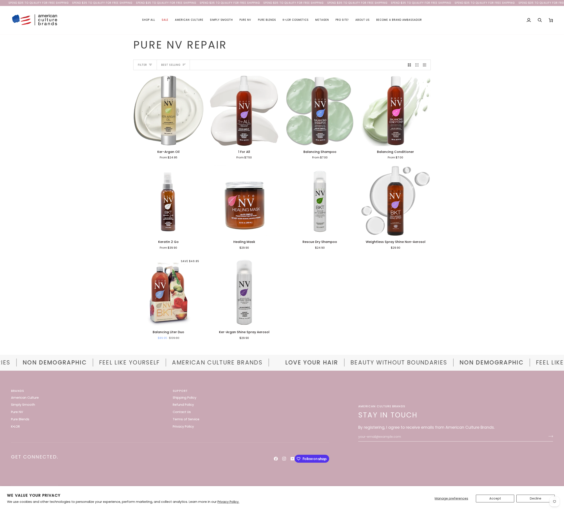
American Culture (25, 397)
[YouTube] (293, 459)
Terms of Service (186, 419)
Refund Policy (183, 404)
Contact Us (182, 412)
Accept (495, 498)
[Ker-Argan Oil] (168, 110)
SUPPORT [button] (180, 391)
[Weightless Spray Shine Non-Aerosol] (395, 201)
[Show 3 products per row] (417, 65)
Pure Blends (20, 419)
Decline (535, 498)
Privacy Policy (183, 426)
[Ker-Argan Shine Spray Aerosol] (244, 291)
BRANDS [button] (17, 391)
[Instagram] (284, 459)
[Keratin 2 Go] (168, 201)
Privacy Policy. (228, 502)
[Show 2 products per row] (409, 65)
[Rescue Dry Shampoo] (320, 201)
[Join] (549, 436)
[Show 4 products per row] (426, 65)
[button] (148, 20)
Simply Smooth (23, 404)
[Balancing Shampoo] (320, 110)
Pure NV (17, 412)
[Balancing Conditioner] (395, 110)
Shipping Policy (184, 397)
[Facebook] (276, 459)
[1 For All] (244, 110)
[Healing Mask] (244, 201)
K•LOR (15, 426)
